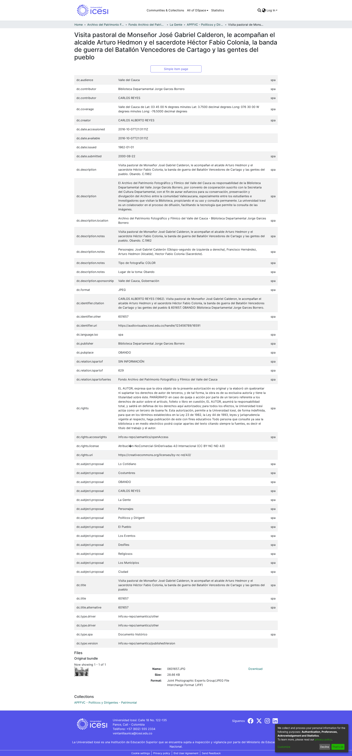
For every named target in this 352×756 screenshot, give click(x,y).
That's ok (337, 746)
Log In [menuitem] (271, 10)
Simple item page (176, 69)
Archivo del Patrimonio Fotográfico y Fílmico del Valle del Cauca (105, 24)
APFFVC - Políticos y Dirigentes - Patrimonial (205, 24)
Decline (324, 746)
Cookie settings (140, 753)
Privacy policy (161, 753)
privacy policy (323, 739)
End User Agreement (186, 753)
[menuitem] (197, 10)
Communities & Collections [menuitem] (165, 10)
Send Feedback (211, 753)
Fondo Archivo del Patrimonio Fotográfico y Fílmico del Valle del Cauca (147, 24)
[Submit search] (259, 10)
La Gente (176, 24)
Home (78, 24)
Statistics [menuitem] (217, 10)
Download (255, 669)
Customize (284, 746)
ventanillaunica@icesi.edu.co (132, 733)
